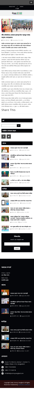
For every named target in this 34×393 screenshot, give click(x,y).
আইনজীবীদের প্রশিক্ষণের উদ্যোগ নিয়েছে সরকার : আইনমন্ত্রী (21, 156)
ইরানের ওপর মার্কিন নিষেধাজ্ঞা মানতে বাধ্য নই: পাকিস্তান (20, 172)
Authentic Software (24, 384)
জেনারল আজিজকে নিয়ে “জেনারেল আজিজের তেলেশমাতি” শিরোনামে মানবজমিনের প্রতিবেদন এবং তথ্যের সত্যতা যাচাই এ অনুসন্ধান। (21, 218)
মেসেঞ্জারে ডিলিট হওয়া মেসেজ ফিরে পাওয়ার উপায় (20, 201)
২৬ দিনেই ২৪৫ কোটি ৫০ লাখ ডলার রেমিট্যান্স (20, 180)
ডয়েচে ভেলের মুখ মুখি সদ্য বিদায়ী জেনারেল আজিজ (21, 193)
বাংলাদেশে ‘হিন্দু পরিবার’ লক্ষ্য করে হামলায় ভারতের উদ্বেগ (21, 164)
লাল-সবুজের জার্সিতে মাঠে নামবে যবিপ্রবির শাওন (20, 226)
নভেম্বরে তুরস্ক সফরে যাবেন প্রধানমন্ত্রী (19, 148)
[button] (31, 2)
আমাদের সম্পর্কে (12, 6)
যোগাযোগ (21, 6)
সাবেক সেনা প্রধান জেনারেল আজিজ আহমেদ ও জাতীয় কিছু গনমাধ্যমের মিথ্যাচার (20, 209)
